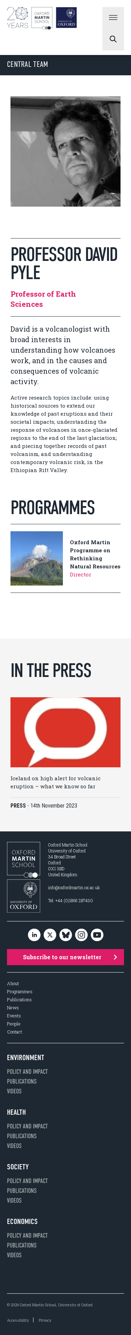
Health (16, 1112)
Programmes (19, 991)
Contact (14, 1032)
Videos (14, 1091)
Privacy (45, 1320)
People (14, 1024)
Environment (25, 1057)
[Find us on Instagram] (81, 935)
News (13, 1007)
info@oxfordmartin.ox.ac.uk (74, 887)
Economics (22, 1221)
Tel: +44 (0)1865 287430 (70, 900)
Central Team (27, 64)
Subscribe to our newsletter (62, 957)
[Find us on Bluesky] (65, 935)
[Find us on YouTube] (97, 935)
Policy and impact (27, 1071)
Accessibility (18, 1320)
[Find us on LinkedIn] (34, 935)
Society (18, 1166)
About (13, 983)
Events (14, 1016)
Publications (19, 999)
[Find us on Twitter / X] (50, 935)
